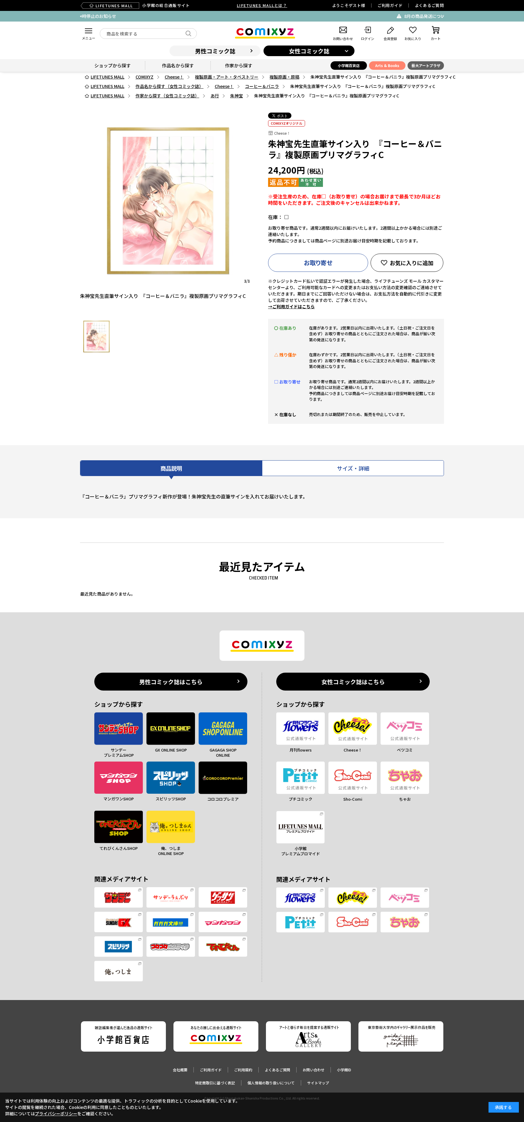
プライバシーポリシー (56, 1113)
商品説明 (171, 468)
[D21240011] (96, 336)
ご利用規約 (243, 1069)
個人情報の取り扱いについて (271, 1082)
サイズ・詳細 (353, 468)
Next (443, 16)
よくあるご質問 (429, 5)
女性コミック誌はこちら (353, 682)
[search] (188, 33)
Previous (81, 16)
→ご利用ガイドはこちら (291, 306)
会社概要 (180, 1069)
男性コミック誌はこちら (171, 682)
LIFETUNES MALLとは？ (262, 5)
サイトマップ (318, 1082)
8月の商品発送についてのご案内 (266, 16)
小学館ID (344, 1069)
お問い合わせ (313, 1069)
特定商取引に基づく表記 (215, 1082)
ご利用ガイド (390, 5)
